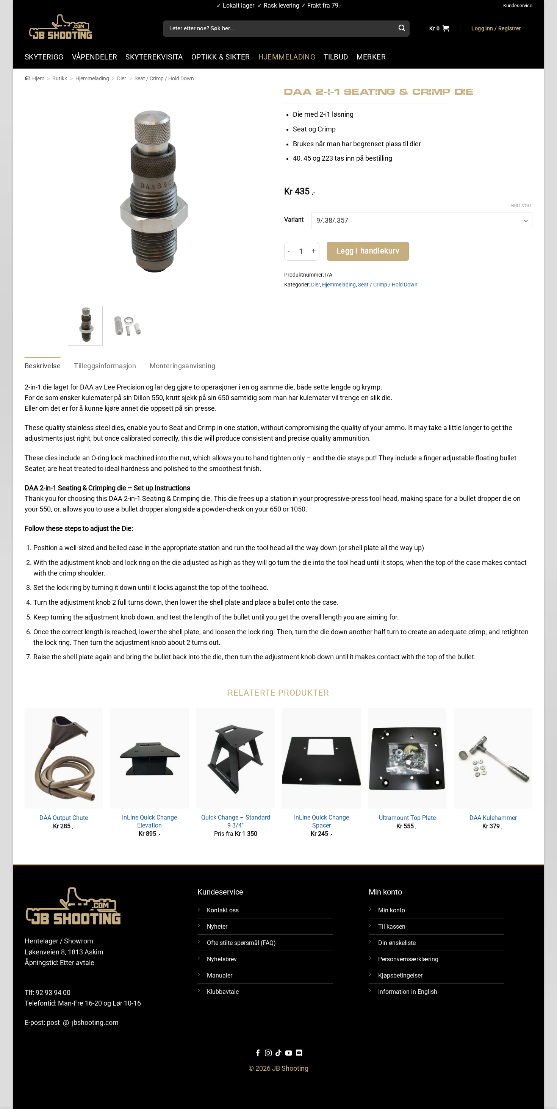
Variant (294, 219)
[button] (496, 29)
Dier (121, 78)
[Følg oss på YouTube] (288, 1053)
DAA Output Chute (63, 817)
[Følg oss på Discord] (299, 1053)
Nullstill (521, 205)
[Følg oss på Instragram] (268, 1053)
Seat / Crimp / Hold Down (164, 78)
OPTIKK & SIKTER (220, 57)
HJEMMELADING (287, 57)
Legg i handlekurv (368, 251)
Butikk (59, 78)
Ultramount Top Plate (407, 817)
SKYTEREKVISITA (154, 57)
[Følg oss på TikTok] (278, 1053)
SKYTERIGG (44, 57)
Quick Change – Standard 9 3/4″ (235, 821)
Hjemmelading (92, 78)
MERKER (371, 57)
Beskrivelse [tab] (43, 366)
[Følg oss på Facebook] (258, 1053)
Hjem (38, 78)
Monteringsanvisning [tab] (183, 366)
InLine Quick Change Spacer (321, 821)
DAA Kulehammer (493, 817)
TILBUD (336, 57)
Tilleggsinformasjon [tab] (105, 366)
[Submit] (401, 29)
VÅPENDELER (94, 57)
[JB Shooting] (68, 26)
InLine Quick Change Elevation (149, 821)
